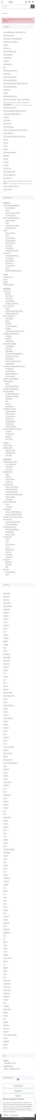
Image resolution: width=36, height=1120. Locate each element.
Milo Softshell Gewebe (9, 152)
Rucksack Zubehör (10, 426)
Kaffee (7, 383)
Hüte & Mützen (9, 260)
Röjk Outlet (8, 455)
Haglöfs (5, 641)
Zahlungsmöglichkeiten (10, 86)
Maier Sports (7, 1009)
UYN (4, 894)
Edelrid (5, 948)
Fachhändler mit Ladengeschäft (12, 38)
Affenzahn (6, 599)
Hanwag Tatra (7, 178)
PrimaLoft (6, 162)
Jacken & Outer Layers (11, 487)
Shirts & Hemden (10, 243)
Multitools (8, 323)
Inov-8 (5, 951)
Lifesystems (6, 993)
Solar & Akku (9, 296)
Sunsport (6, 827)
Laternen (8, 293)
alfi (4, 939)
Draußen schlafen (8, 391)
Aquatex (5, 139)
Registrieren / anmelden (10, 42)
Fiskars (5, 628)
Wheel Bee (6, 923)
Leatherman (6, 983)
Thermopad (6, 852)
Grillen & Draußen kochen (13, 522)
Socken (5, 279)
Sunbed (5, 823)
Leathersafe (6, 987)
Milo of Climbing (8, 133)
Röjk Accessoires (10, 534)
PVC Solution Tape (8, 747)
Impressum (6, 1115)
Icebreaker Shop (8, 484)
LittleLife (5, 999)
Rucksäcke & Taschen (9, 409)
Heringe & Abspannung (12, 393)
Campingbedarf (10, 346)
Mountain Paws (7, 692)
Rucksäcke (8, 552)
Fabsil (5, 974)
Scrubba (5, 775)
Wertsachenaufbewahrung (13, 270)
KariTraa (5, 686)
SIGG (4, 788)
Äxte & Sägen (9, 318)
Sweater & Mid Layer (11, 489)
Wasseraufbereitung (11, 373)
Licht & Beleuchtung (11, 524)
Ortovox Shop (7, 509)
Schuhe (7, 547)
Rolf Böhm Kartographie (10, 763)
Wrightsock (6, 932)
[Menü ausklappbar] (2, 1)
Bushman (6, 612)
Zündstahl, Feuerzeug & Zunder (14, 331)
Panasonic (6, 727)
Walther (5, 919)
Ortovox (5, 721)
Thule (5, 859)
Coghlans (6, 615)
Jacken (7, 474)
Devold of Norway (8, 127)
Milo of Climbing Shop (9, 502)
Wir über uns (7, 168)
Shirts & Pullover (10, 544)
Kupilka (5, 961)
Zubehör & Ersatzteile (11, 303)
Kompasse (8, 338)
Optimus (5, 715)
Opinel (5, 711)
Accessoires (8, 245)
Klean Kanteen (7, 958)
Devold (5, 945)
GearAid (5, 635)
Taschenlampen (10, 301)
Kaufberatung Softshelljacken (12, 114)
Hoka (4, 977)
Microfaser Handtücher (12, 356)
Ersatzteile (8, 431)
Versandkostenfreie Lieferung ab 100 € (14, 32)
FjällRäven (6, 625)
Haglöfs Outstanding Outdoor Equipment (15, 130)
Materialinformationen (10, 107)
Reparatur (8, 436)
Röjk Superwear (7, 759)
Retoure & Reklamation (10, 77)
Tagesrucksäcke (10, 414)
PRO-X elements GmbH (10, 1035)
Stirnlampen (9, 298)
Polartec (5, 159)
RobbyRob (6, 1041)
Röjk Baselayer (9, 532)
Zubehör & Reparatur (11, 313)
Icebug (5, 670)
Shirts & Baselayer (10, 464)
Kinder (5, 230)
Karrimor (6, 689)
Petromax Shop (7, 519)
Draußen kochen (8, 381)
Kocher (7, 308)
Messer (7, 321)
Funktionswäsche (10, 215)
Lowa (4, 1003)
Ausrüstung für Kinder (12, 250)
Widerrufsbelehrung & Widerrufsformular (15, 83)
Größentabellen (7, 54)
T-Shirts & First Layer (11, 492)
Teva (4, 846)
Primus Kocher (7, 189)
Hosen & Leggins (10, 497)
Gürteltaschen (9, 424)
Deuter (5, 942)
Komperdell (6, 980)
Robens (5, 756)
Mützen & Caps (9, 549)
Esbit (4, 631)
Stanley (5, 820)
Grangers (6, 638)
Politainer (6, 1031)
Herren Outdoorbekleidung (11, 205)
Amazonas (6, 596)
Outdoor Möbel (9, 363)
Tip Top (5, 865)
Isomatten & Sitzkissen (12, 396)
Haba (4, 647)
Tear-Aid (5, 843)
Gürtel (7, 268)
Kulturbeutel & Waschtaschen (14, 353)
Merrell (5, 1015)
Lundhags (6, 1006)
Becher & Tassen (10, 371)
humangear (6, 654)
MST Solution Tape (8, 695)
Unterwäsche (9, 466)
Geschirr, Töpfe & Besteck (10, 388)
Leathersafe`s (7, 990)
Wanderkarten (9, 341)
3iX (4, 964)
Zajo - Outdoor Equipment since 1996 (14, 136)
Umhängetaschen (10, 421)
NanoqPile (6, 155)
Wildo (5, 926)
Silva (4, 791)
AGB (4, 67)
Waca (4, 913)
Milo (4, 1019)
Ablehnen (18, 1096)
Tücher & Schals (10, 265)
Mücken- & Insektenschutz (13, 361)
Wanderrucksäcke (10, 411)
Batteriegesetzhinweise (10, 70)
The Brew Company (9, 849)
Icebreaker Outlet (10, 453)
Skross (5, 798)
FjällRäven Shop (8, 471)
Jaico (4, 679)
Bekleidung (8, 562)
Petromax (6, 1025)
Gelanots (5, 149)
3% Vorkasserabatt (8, 35)
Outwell (5, 724)
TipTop (5, 868)
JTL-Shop (21, 1118)
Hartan (5, 651)
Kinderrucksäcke (10, 416)
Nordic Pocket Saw (8, 705)
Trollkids (5, 884)
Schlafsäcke (8, 399)
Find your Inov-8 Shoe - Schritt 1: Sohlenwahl (16, 99)
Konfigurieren (18, 1091)
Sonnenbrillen (9, 258)
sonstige (5, 165)
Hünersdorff (6, 657)
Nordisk (5, 708)
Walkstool (6, 916)
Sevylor (5, 779)
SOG (4, 811)
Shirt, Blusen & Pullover (12, 225)
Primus (5, 740)
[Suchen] (33, 6)
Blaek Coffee (7, 603)
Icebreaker (6, 663)
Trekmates (6, 881)
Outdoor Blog (7, 123)
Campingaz (6, 609)
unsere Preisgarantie (9, 175)
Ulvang (5, 891)
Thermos (5, 855)
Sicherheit (6, 61)
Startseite (6, 117)
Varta (4, 900)
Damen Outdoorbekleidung (11, 218)
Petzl (4, 734)
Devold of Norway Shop (10, 461)
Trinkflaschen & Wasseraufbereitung (14, 366)
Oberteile (8, 477)
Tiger (4, 862)
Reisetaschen (9, 419)
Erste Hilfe (8, 348)
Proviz (5, 743)
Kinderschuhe (9, 248)
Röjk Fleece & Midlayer (12, 529)
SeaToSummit (7, 782)
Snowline (6, 807)
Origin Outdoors (8, 718)
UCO (4, 887)
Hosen (7, 210)
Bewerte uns (7, 48)
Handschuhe (9, 263)
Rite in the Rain (7, 753)
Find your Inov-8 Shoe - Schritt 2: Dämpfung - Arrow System (16, 103)
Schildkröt (6, 769)
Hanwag (5, 644)
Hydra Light (6, 660)
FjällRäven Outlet (10, 450)
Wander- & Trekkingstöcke (11, 378)
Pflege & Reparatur (8, 284)
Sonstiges (8, 328)
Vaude (5, 1047)
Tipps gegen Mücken (10, 1063)
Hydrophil (6, 667)
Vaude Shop (6, 559)
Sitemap (5, 93)
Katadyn (5, 955)
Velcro (5, 903)
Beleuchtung (7, 291)
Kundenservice (7, 64)
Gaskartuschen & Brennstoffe (14, 311)
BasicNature (6, 593)
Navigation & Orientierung (11, 333)
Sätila (5, 766)
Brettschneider (7, 606)
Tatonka (5, 839)
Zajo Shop (6, 569)
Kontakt (5, 45)
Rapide (5, 1038)
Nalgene (5, 1022)
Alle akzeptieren (18, 1086)
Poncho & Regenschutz (12, 255)
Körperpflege (9, 351)
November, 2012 (8, 1066)
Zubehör (5, 282)
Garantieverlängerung (9, 51)
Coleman (5, 619)
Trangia (5, 875)
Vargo (5, 897)
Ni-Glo (5, 699)
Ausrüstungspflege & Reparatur (12, 429)
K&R (4, 683)
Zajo (4, 935)
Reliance (5, 750)
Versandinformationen (10, 80)
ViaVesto (5, 910)
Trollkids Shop (7, 537)
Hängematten (9, 406)
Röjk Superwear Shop (9, 527)
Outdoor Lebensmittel (11, 386)
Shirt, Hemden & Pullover (12, 213)
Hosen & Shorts (9, 479)
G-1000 (5, 146)
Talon (5, 833)
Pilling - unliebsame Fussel (11, 186)
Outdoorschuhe (7, 277)
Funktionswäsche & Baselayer (14, 494)
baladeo (5, 967)
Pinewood (6, 737)
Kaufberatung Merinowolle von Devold (14, 111)
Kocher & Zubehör (8, 306)
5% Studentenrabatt (9, 171)
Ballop (5, 971)
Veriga (5, 907)
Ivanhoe (5, 676)
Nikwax (5, 702)
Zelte (6, 401)
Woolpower (6, 929)
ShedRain (6, 785)
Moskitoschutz (9, 358)
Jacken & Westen (10, 208)
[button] (26, 2)
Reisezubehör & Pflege (9, 343)
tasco (4, 836)
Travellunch (6, 878)
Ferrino (5, 622)
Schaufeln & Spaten (11, 326)
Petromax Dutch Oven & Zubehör (13, 517)
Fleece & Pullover (10, 238)
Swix (4, 830)
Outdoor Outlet (7, 445)
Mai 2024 (6, 1060)
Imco (4, 673)
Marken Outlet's (8, 448)
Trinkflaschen (9, 368)
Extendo (5, 143)
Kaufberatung (7, 58)
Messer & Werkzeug (9, 316)
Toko (4, 871)
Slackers (5, 801)
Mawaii (5, 1012)
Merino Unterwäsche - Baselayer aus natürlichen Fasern (17, 182)
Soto (4, 814)
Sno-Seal (5, 804)
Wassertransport (10, 376)
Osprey (5, 731)
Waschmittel (9, 439)
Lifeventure (6, 996)
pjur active (6, 1028)
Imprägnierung (9, 434)
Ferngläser (8, 336)
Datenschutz (14, 1115)
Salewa (5, 1044)
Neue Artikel (7, 120)
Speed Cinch (7, 817)
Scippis (5, 772)
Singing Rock (7, 795)
